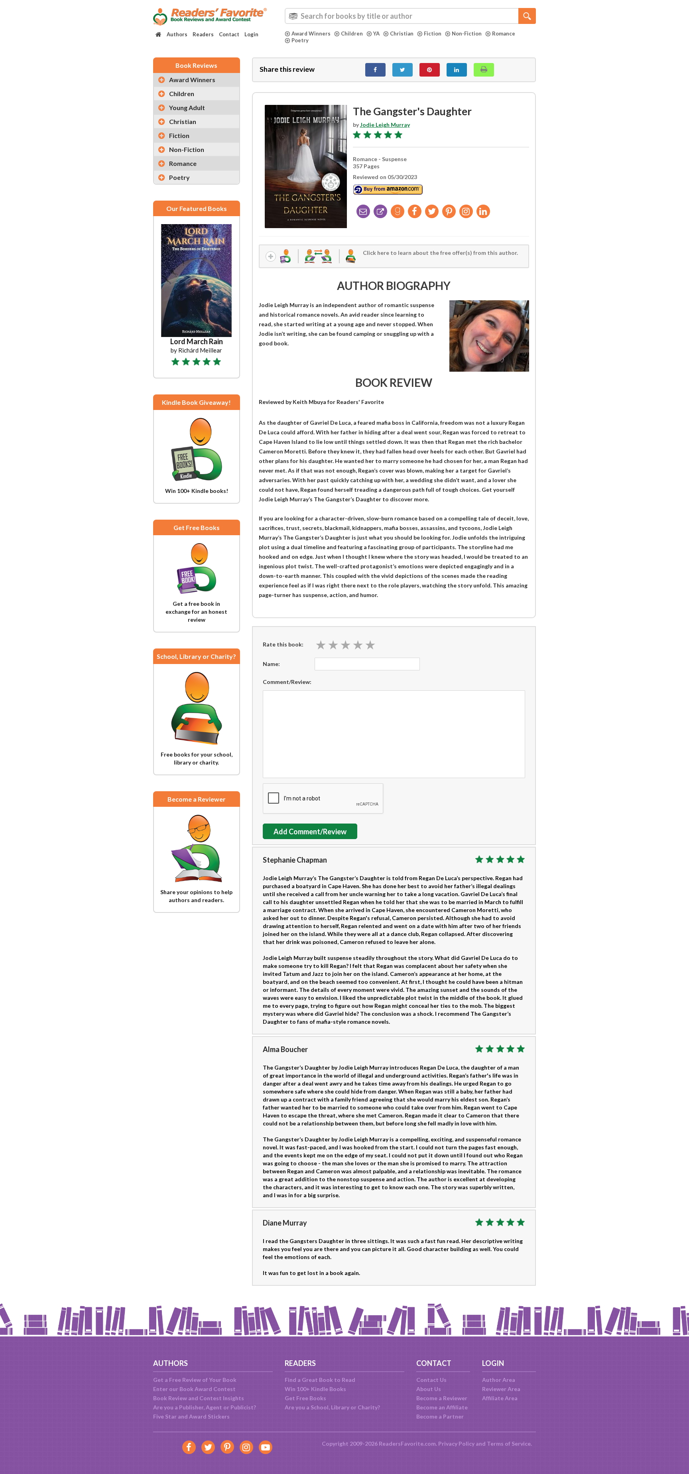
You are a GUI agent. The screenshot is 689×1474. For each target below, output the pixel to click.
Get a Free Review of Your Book (194, 1379)
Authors (177, 34)
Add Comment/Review (310, 831)
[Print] (484, 70)
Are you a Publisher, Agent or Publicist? (204, 1407)
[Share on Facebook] (375, 70)
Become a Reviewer (441, 1398)
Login (251, 34)
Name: (271, 663)
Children (352, 33)
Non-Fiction (467, 33)
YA (376, 33)
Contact (229, 34)
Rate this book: (283, 644)
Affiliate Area (500, 1398)
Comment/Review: (287, 681)
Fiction (432, 33)
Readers (203, 34)
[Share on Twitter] (402, 70)
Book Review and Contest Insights (198, 1398)
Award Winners (311, 33)
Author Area (498, 1379)
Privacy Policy (456, 1443)
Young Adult (187, 107)
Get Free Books (305, 1398)
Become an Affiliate (442, 1407)
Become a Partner (440, 1416)
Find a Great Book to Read (320, 1379)
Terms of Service (509, 1443)
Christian (401, 33)
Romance (503, 33)
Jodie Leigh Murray (385, 124)
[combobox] (410, 16)
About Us (428, 1388)
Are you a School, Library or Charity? (332, 1407)
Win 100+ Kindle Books (315, 1388)
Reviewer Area (501, 1388)
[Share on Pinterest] (429, 70)
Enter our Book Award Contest (194, 1388)
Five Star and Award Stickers (191, 1416)
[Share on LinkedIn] (457, 70)
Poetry (300, 40)
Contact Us (431, 1379)
